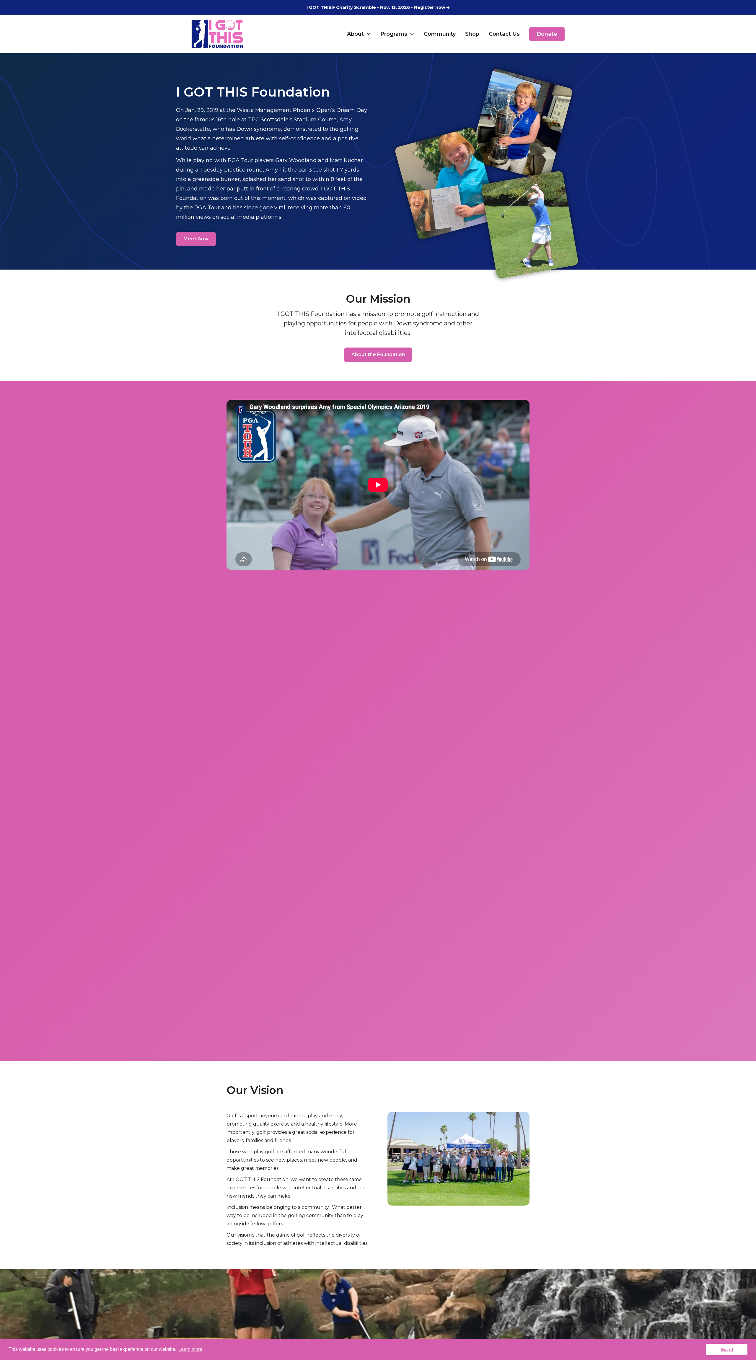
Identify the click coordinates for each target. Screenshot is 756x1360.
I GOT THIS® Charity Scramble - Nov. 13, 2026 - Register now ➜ (378, 7)
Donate (547, 34)
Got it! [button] (727, 1349)
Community (440, 34)
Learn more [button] (190, 1349)
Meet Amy (195, 239)
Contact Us (504, 34)
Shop (472, 34)
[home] (217, 34)
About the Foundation (378, 354)
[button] (359, 34)
